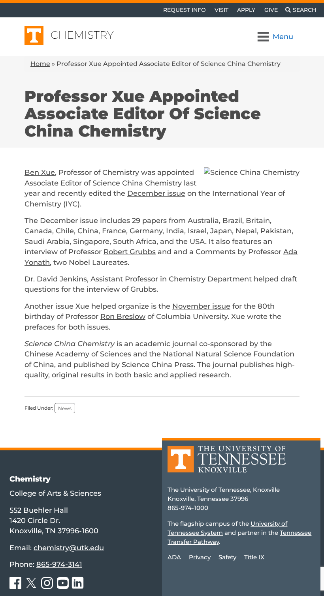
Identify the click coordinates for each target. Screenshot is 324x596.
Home (40, 63)
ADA (174, 557)
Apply (246, 9)
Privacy (200, 557)
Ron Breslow (122, 316)
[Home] (227, 465)
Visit (221, 9)
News (65, 408)
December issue (156, 193)
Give (271, 9)
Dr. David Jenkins (55, 279)
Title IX (254, 557)
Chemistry (82, 34)
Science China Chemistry (137, 183)
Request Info (184, 9)
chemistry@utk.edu (69, 548)
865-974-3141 (59, 564)
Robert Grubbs (130, 251)
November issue (201, 306)
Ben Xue (39, 172)
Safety (227, 557)
